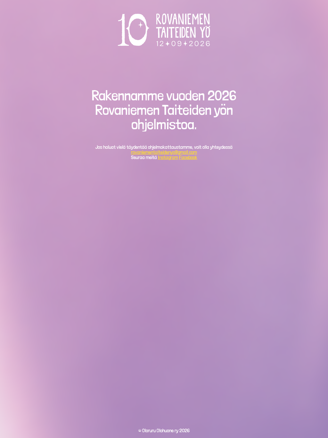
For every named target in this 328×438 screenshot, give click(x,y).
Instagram (168, 157)
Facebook (188, 157)
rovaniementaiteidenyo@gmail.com (164, 152)
